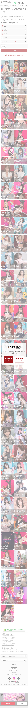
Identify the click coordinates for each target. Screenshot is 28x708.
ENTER (8, 359)
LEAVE (19, 359)
